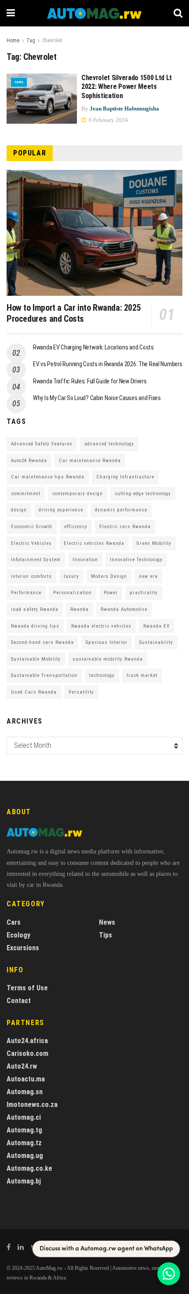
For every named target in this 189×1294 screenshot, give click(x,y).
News (107, 922)
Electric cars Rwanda (125, 526)
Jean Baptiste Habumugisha (124, 108)
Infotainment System (36, 559)
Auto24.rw (22, 1066)
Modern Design (109, 576)
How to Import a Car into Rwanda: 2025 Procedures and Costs (74, 313)
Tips (105, 935)
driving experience (61, 510)
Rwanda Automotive (124, 609)
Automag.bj (24, 1181)
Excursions (23, 948)
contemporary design (77, 493)
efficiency (75, 526)
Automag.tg (24, 1130)
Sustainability (156, 642)
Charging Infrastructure (125, 477)
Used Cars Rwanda (34, 692)
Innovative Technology (136, 559)
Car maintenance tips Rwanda (47, 477)
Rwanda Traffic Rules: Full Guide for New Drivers (90, 381)
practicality (144, 593)
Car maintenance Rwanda (90, 460)
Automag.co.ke (29, 1168)
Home (13, 40)
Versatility (81, 692)
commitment (25, 493)
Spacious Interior (106, 642)
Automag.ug (25, 1155)
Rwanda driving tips (35, 626)
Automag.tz (24, 1143)
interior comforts (31, 576)
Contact (19, 1000)
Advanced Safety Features (42, 444)
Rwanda (79, 609)
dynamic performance (121, 510)
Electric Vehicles (31, 543)
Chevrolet (52, 40)
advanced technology (109, 444)
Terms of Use (27, 988)
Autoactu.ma (26, 1079)
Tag (30, 40)
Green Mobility (153, 543)
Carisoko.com (27, 1053)
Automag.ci (24, 1117)
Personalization (72, 593)
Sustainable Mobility (36, 659)
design (19, 510)
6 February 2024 (107, 120)
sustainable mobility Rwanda (108, 659)
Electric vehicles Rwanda (94, 543)
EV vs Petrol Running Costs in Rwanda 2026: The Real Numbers (107, 364)
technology (102, 675)
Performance (26, 593)
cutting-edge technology (143, 493)
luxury (71, 576)
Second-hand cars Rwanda (42, 642)
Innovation (85, 559)
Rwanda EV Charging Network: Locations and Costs (93, 347)
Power (111, 593)
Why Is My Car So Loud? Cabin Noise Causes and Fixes (97, 397)
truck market (142, 675)
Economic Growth (31, 526)
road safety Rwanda (34, 609)
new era (148, 576)
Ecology (18, 935)
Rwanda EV (156, 626)
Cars (19, 82)
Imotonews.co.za (32, 1104)
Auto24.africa (27, 1041)
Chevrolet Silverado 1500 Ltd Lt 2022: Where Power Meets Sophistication (126, 87)
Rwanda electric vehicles (101, 626)
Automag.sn (25, 1092)
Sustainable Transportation (44, 675)
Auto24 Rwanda (29, 460)
